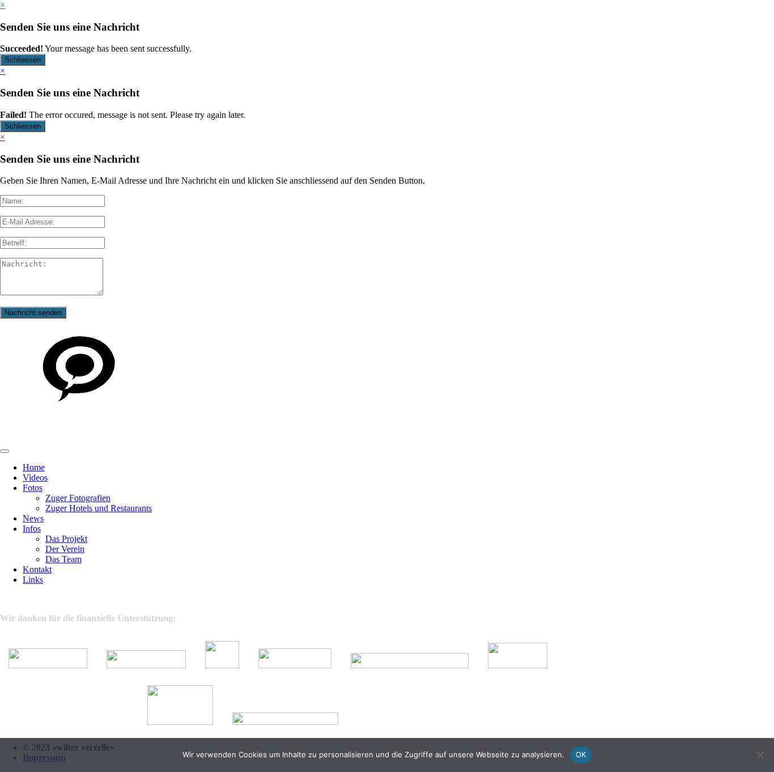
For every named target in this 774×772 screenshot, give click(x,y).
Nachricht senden (33, 312)
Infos (32, 528)
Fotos (32, 488)
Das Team (63, 559)
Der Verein (64, 549)
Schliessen (23, 60)
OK (581, 754)
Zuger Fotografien (77, 498)
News (33, 518)
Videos (35, 477)
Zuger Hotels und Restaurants (98, 508)
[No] (760, 755)
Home (34, 467)
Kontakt (37, 569)
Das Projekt (66, 539)
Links (33, 579)
